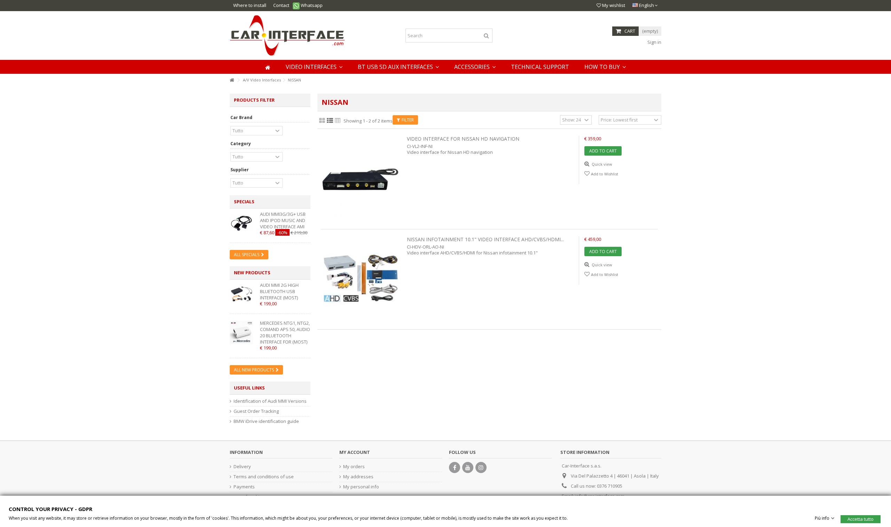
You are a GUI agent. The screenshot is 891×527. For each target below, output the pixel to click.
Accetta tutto (860, 519)
